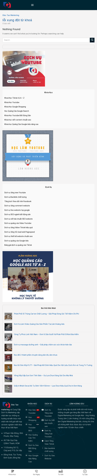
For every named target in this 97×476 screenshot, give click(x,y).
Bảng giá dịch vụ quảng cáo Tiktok (18, 245)
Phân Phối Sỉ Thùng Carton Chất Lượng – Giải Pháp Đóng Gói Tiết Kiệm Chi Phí (46, 314)
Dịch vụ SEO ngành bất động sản (17, 214)
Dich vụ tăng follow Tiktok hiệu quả (18, 228)
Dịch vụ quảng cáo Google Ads (16, 241)
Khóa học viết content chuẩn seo (17, 120)
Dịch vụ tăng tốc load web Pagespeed (19, 232)
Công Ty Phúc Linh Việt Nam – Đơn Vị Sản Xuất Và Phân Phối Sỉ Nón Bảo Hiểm (46, 334)
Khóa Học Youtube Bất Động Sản (17, 115)
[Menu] (32, 5)
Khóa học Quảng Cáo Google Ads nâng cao (21, 124)
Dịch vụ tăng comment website (17, 206)
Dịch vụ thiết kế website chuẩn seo (18, 236)
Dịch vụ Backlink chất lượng (15, 197)
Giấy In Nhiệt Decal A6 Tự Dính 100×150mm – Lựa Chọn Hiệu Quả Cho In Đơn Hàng (48, 386)
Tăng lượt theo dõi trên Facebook (17, 201)
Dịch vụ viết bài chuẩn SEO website (18, 219)
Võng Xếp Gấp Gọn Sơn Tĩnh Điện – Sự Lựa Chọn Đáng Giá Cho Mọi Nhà (43, 375)
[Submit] (92, 40)
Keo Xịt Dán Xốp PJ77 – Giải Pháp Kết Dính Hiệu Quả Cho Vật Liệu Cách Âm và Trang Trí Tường (53, 365)
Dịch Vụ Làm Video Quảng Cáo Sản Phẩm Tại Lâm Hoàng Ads (39, 324)
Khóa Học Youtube (11, 102)
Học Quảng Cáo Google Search (16, 111)
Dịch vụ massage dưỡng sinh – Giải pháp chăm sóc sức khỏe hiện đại (43, 345)
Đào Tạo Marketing (11, 15)
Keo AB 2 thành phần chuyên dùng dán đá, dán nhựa (35, 355)
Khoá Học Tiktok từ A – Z (14, 98)
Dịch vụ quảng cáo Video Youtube (17, 223)
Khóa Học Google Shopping (15, 107)
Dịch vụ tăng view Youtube (15, 193)
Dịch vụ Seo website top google (17, 210)
